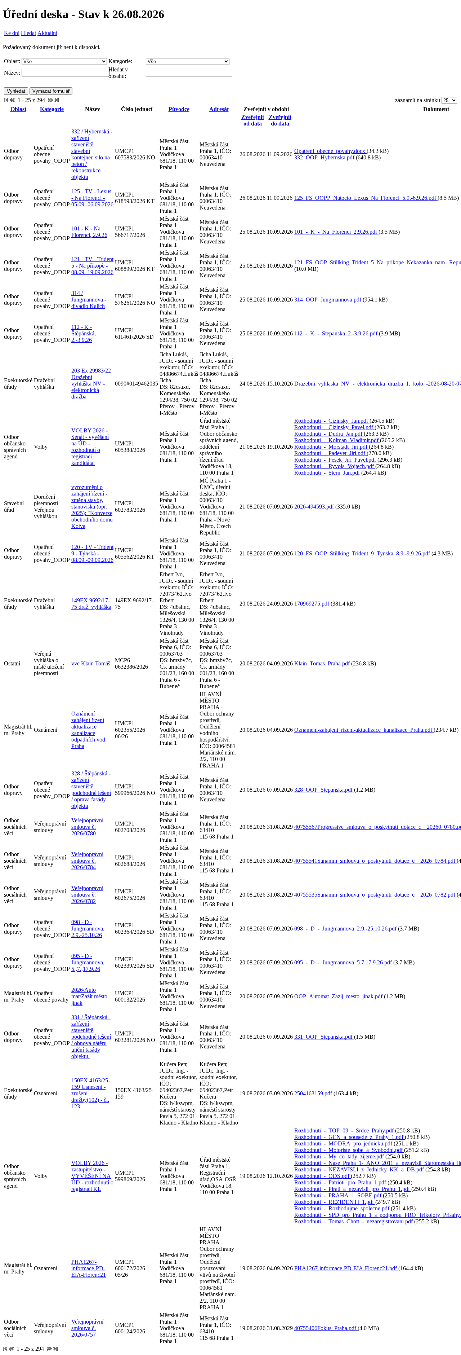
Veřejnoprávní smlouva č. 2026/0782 (87, 894)
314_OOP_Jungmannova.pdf (328, 299)
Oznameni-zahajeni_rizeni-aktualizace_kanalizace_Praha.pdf (364, 730)
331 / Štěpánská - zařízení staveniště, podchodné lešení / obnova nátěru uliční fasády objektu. (91, 1036)
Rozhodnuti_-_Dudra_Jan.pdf (329, 434)
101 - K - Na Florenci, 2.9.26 (89, 231)
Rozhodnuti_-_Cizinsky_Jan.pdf (332, 421)
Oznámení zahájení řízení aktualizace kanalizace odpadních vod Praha (88, 730)
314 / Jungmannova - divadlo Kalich (88, 299)
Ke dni (11, 33)
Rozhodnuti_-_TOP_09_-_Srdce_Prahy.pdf (344, 1130)
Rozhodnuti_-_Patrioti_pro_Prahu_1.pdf (341, 1182)
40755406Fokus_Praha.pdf (326, 1328)
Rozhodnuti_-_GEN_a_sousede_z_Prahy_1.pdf (349, 1137)
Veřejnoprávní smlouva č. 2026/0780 (87, 826)
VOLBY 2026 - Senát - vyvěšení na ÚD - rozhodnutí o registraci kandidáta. (90, 446)
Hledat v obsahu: (118, 72)
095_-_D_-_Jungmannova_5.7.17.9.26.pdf (343, 962)
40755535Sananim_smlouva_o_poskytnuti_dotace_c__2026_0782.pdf (375, 895)
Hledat (28, 33)
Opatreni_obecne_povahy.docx (330, 151)
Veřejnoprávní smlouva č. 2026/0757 (87, 1328)
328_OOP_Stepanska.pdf (324, 790)
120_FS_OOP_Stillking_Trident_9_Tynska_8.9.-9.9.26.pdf (362, 553)
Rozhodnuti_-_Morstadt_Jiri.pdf (331, 447)
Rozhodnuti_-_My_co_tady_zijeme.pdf (339, 1156)
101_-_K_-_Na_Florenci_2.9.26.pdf (336, 232)
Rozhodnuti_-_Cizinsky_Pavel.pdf (334, 427)
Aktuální (47, 33)
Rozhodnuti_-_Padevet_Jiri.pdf (330, 453)
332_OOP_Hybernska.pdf (325, 157)
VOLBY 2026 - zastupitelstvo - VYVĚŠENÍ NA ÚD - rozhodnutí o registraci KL (92, 1176)
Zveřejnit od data (252, 120)
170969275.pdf (312, 603)
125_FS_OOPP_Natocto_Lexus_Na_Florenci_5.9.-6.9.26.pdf (366, 198)
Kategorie (52, 109)
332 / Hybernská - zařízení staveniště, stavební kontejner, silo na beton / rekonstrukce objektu (91, 154)
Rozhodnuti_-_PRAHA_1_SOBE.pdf (338, 1195)
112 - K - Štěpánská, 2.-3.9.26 (83, 333)
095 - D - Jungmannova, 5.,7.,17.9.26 (87, 962)
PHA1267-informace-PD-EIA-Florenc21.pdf (346, 1268)
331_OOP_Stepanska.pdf (324, 1037)
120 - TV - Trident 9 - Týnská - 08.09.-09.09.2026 (92, 553)
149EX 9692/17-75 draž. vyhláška (91, 603)
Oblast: (12, 61)
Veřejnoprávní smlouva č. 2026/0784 (87, 860)
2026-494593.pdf (314, 506)
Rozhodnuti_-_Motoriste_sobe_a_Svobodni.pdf (349, 1150)
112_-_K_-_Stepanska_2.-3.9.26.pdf (336, 333)
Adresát (219, 109)
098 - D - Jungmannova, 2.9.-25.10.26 (87, 928)
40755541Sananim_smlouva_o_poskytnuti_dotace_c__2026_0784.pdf (375, 861)
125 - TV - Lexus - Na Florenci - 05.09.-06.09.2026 (92, 197)
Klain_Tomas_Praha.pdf (322, 663)
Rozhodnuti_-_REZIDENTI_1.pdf (334, 1202)
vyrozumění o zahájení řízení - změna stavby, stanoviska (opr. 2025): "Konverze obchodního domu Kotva (92, 506)
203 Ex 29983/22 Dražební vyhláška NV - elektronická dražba (91, 384)
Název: (12, 73)
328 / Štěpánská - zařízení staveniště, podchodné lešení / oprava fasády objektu (91, 789)
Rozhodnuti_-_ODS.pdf (322, 1176)
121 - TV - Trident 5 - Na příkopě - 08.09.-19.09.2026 (92, 265)
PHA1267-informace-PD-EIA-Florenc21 (88, 1268)
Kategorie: (120, 61)
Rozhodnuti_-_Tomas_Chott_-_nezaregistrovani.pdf (354, 1221)
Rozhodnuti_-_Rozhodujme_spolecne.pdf (342, 1208)
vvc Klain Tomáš (90, 663)
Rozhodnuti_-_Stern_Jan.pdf (327, 473)
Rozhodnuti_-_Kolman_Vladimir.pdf (337, 440)
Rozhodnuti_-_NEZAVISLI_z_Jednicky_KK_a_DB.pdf (359, 1169)
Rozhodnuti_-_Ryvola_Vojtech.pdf (334, 466)
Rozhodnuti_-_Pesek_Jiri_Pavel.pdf (335, 460)
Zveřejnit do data (280, 120)
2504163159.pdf (314, 1093)
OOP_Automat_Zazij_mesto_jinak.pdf (339, 996)
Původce (179, 109)
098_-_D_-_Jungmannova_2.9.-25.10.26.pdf (346, 928)
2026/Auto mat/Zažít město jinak (89, 996)
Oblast (18, 109)
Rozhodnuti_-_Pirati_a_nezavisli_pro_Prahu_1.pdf (352, 1189)
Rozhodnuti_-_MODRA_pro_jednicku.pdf (344, 1143)
